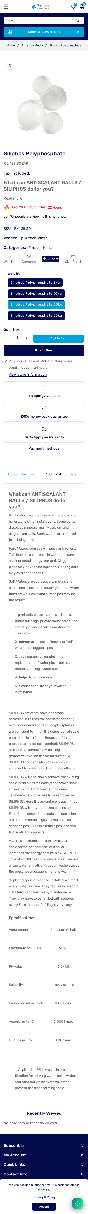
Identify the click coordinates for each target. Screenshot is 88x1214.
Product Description (22, 474)
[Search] (77, 20)
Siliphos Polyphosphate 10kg (36, 294)
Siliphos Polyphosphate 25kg (36, 316)
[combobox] (44, 20)
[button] (9, 6)
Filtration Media (32, 45)
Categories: (15, 247)
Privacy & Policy (44, 1197)
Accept (44, 1206)
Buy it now (44, 350)
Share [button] (54, 259)
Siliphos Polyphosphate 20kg (36, 305)
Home (11, 45)
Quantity (11, 330)
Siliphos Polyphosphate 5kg (35, 283)
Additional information (62, 474)
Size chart (73, 262)
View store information (28, 375)
